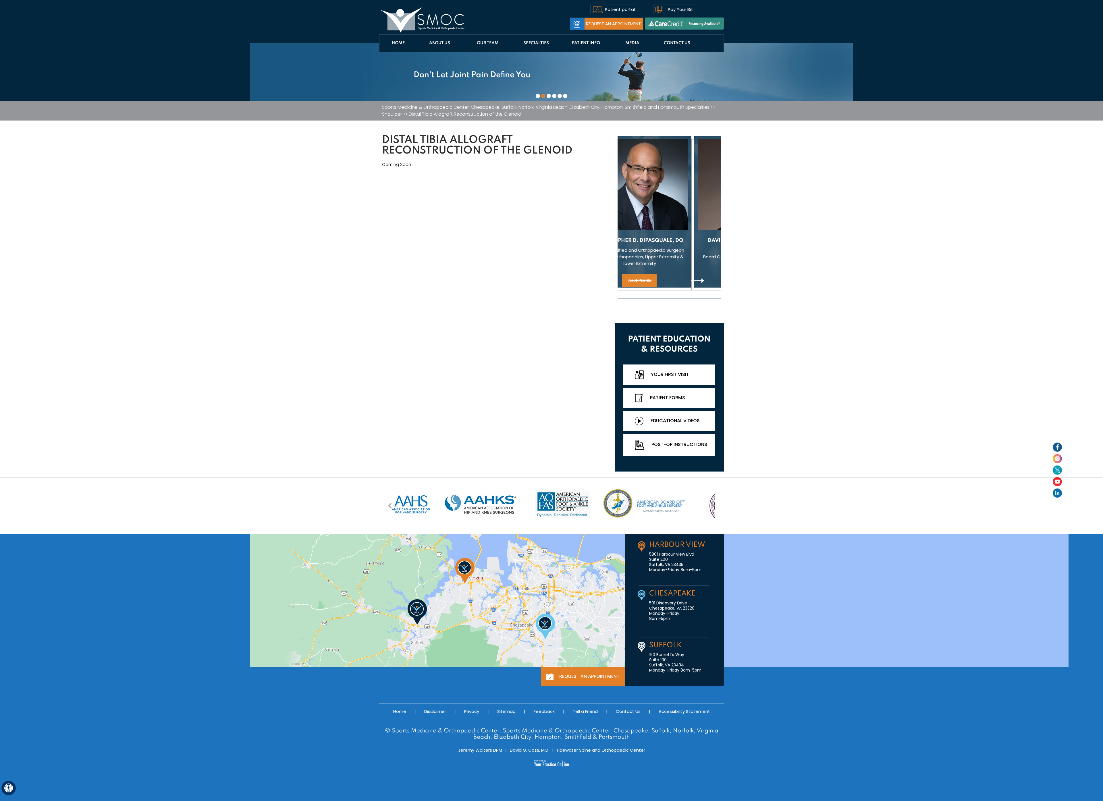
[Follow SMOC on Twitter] (1057, 470)
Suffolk (665, 645)
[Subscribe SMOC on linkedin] (1057, 493)
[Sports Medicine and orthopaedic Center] (423, 20)
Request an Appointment (613, 24)
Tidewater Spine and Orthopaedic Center (600, 750)
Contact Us (677, 43)
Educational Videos (675, 420)
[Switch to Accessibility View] (8, 788)
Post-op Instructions (679, 444)
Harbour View (677, 544)
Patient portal (620, 9)
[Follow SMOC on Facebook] (1057, 447)
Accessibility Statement (684, 711)
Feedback (544, 711)
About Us (439, 43)
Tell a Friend (585, 711)
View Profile (669, 280)
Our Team (488, 43)
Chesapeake (672, 593)
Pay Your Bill (680, 9)
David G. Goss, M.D (529, 750)
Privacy (471, 711)
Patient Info (586, 43)
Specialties (536, 43)
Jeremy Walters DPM (480, 750)
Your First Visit (670, 374)
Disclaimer (435, 711)
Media (632, 43)
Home (398, 43)
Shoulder (392, 114)
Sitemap (506, 711)
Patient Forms (667, 397)
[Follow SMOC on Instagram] (1057, 458)
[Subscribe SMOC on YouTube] (1057, 481)
